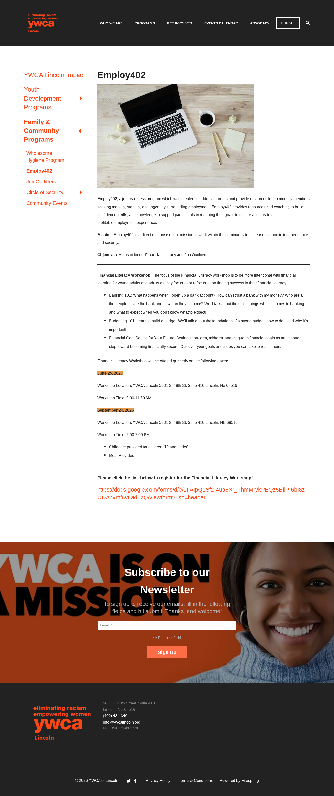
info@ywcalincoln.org (121, 722)
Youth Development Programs (42, 98)
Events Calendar (221, 23)
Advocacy (259, 23)
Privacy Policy (158, 780)
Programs (145, 23)
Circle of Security (44, 192)
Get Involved (179, 23)
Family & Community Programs (41, 130)
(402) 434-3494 (116, 716)
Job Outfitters (41, 181)
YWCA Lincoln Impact (54, 75)
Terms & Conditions (196, 780)
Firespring (250, 780)
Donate (288, 23)
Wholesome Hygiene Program (45, 156)
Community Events (46, 203)
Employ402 (39, 170)
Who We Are (111, 23)
